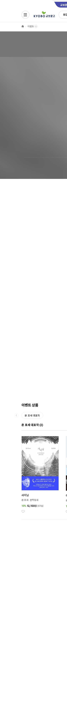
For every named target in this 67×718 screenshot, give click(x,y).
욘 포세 (24, 500)
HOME (22, 26)
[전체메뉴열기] (25, 15)
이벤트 (31, 26)
